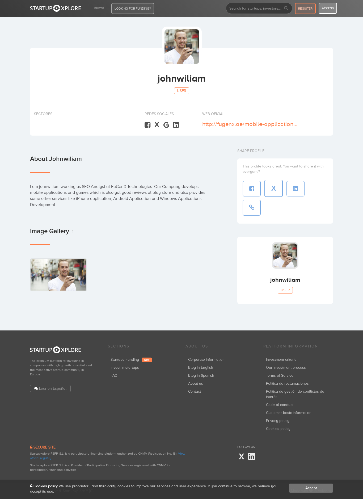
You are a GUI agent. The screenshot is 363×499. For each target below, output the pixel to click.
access (328, 8)
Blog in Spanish (201, 376)
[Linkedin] (176, 125)
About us (195, 383)
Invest (99, 8)
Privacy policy (277, 421)
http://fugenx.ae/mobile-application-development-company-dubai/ (250, 124)
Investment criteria (281, 360)
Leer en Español (52, 389)
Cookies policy (278, 429)
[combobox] (259, 8)
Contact (194, 391)
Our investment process (286, 368)
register (305, 8)
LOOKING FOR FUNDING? (133, 8)
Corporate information (206, 360)
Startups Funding (130, 360)
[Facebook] (147, 125)
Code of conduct (279, 405)
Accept (311, 488)
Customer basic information (288, 413)
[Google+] (166, 125)
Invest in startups (125, 368)
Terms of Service (279, 376)
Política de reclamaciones (287, 383)
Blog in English (200, 368)
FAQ (114, 376)
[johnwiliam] (58, 274)
